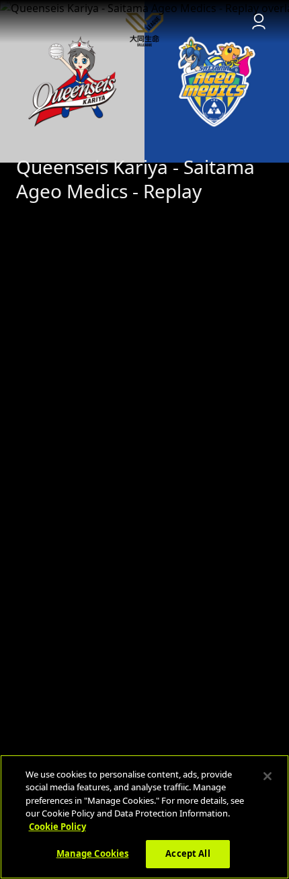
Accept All (187, 853)
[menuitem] (144, 21)
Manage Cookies (92, 853)
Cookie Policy (57, 827)
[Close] (267, 776)
